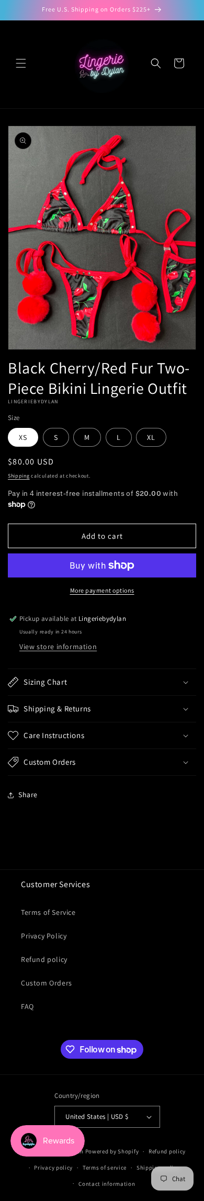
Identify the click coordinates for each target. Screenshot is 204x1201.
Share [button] (28, 794)
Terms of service (105, 1167)
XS (23, 437)
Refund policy (44, 959)
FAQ (27, 1006)
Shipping (19, 475)
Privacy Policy (43, 936)
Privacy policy (53, 1167)
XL (151, 437)
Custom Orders (46, 983)
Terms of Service (48, 912)
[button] (20, 63)
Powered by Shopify (112, 1151)
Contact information (106, 1183)
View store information (58, 646)
